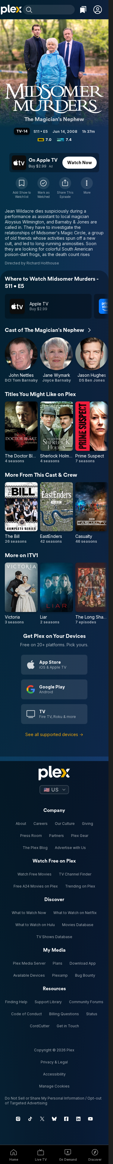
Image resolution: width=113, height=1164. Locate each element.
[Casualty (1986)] (91, 513)
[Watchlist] (83, 10)
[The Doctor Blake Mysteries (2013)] (21, 432)
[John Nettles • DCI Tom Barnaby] (21, 360)
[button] (98, 10)
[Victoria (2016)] (21, 594)
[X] (42, 1119)
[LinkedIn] (78, 1119)
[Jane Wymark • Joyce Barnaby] (56, 360)
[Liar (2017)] (56, 594)
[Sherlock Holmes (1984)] (56, 432)
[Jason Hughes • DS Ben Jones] (91, 360)
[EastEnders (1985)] (56, 513)
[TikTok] (30, 1119)
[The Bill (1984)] (21, 513)
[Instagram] (18, 1119)
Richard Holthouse (43, 263)
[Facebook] (66, 1119)
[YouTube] (90, 1119)
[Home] (11, 10)
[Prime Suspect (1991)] (91, 432)
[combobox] (54, 9)
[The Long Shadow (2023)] (91, 594)
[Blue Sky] (54, 1119)
